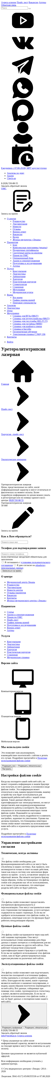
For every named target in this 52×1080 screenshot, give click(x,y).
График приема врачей (24, 300)
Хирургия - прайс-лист (12, 434)
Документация (20, 224)
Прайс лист (22, 2)
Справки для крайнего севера (27, 326)
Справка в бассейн (22, 329)
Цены (10, 310)
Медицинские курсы (23, 292)
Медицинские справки (18, 657)
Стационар (18, 287)
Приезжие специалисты (24, 303)
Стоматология (20, 284)
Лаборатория (19, 276)
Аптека (42, 2)
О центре (11, 218)
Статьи (10, 612)
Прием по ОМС (20, 255)
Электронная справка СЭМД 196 (29, 334)
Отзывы (17, 229)
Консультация (19, 271)
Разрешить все (8, 766)
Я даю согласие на (23, 566)
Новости (17, 226)
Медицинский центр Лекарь (21, 582)
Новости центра (15, 590)
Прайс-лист (7, 409)
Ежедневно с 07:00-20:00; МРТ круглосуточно (24, 168)
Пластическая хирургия (24, 281)
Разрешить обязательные (29, 766)
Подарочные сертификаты (26, 250)
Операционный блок (23, 258)
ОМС (3, 188)
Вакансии (33, 2)
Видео (16, 237)
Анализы (11, 305)
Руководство (19, 221)
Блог (15, 245)
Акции (10, 175)
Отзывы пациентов (16, 592)
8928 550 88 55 (16, 500)
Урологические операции (13, 459)
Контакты (12, 337)
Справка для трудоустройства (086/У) (31, 318)
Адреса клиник (8, 2)
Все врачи (18, 297)
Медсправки (19, 289)
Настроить (6, 769)
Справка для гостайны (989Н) (27, 324)
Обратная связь (8, 5)
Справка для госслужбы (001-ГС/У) (30, 321)
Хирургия (18, 279)
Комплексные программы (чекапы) (30, 247)
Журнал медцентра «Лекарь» (27, 239)
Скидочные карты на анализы (27, 253)
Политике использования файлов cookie (24, 759)
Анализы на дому (15, 173)
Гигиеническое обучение (25, 331)
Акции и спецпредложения (26, 260)
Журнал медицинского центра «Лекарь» (27, 600)
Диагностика (19, 274)
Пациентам (12, 242)
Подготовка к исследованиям (27, 263)
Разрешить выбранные (12, 1028)
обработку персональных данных (23, 566)
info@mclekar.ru (8, 1035)
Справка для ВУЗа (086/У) (25, 316)
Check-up (11, 178)
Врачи (10, 295)
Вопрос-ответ (19, 232)
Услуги (10, 268)
